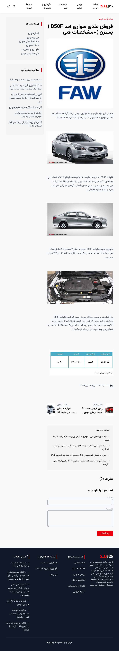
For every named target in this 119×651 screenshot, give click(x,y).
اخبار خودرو (33, 33)
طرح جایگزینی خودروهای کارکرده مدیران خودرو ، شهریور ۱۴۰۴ (78, 455)
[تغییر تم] (8, 6)
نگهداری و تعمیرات (46, 6)
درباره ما (53, 574)
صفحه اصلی (79, 563)
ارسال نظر (105, 533)
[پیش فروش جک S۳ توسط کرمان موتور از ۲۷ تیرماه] (109, 409)
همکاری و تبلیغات (49, 563)
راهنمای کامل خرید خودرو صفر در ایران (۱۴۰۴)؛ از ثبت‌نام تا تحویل (81, 438)
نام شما (110, 497)
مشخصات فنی (62, 6)
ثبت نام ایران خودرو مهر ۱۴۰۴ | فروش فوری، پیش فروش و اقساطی (81, 447)
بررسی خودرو (80, 6)
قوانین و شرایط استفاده (46, 568)
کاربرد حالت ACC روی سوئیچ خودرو (25, 107)
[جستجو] (14, 6)
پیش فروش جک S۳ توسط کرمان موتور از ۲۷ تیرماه (92, 413)
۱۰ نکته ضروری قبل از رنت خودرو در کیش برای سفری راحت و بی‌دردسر (26, 87)
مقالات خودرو (95, 6)
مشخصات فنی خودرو (29, 41)
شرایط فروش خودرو (30, 54)
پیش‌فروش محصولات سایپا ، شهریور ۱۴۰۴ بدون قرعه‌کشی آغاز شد (81, 462)
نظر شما (109, 509)
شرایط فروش (29, 6)
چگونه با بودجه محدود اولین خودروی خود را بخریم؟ (28, 115)
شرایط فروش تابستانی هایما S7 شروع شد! (66, 413)
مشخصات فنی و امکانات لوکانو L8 (26, 80)
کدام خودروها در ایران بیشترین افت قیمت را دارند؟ (25, 124)
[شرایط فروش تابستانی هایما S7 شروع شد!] (51, 409)
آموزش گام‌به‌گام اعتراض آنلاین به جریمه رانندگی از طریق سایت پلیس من (26, 98)
